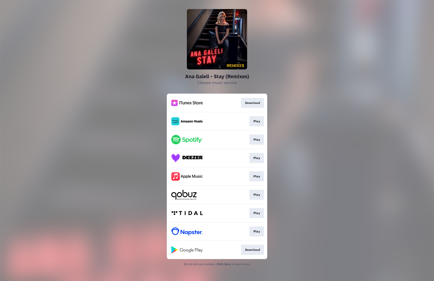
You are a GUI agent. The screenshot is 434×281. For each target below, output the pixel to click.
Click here (223, 264)
